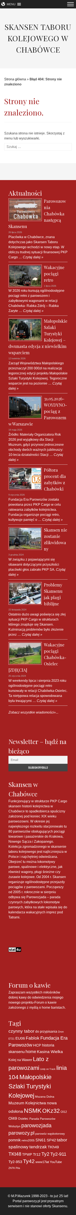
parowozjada (36, 1125)
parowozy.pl (21, 1133)
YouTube (56, 1162)
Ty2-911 (58, 1154)
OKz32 (51, 1111)
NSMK (32, 1110)
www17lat (42, 1162)
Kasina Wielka (50, 1051)
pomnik (14, 1140)
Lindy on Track (48, 1069)
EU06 (20, 1038)
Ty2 (45, 1154)
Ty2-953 (15, 1162)
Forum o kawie (45, 1002)
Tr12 (37, 1154)
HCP (37, 1045)
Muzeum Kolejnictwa (27, 1103)
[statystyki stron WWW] (14, 949)
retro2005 (28, 1140)
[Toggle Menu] (70, 4)
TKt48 (14, 1154)
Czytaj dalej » (32, 257)
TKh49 (53, 1147)
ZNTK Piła (14, 1168)
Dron (61, 1031)
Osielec (23, 1118)
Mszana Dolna (44, 1096)
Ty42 (29, 1161)
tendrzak (38, 1146)
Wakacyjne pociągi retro (54, 273)
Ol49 (12, 1118)
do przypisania (46, 1031)
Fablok (32, 1038)
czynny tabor (21, 1031)
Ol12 (64, 1111)
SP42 (51, 1140)
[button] (11, 4)
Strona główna (15, 79)
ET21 (11, 1038)
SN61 (40, 1140)
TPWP (27, 1154)
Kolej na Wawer (20, 1060)
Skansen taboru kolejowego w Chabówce (38, 38)
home (31, 1051)
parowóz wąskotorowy (50, 1133)
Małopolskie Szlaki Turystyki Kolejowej (30, 1086)
